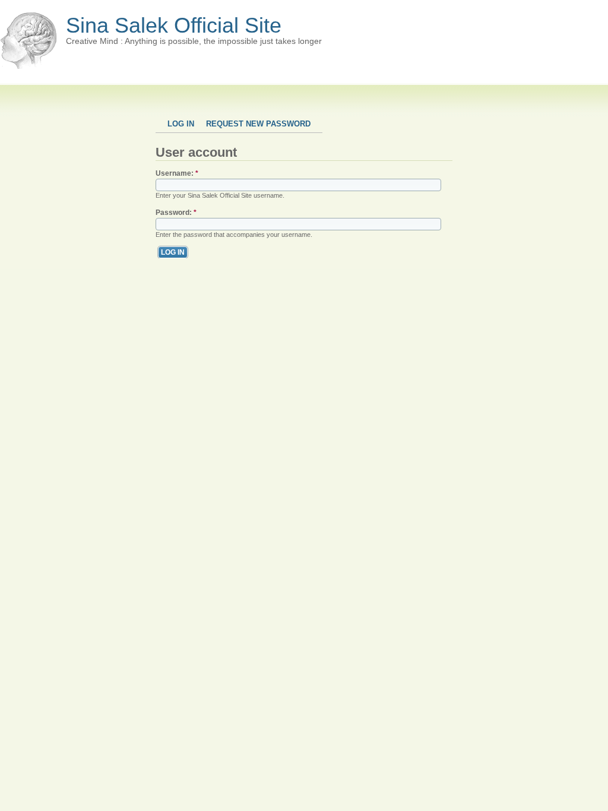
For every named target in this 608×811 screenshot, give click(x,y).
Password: (176, 212)
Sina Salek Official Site (173, 25)
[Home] (28, 66)
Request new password (258, 123)
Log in (180, 123)
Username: (177, 173)
